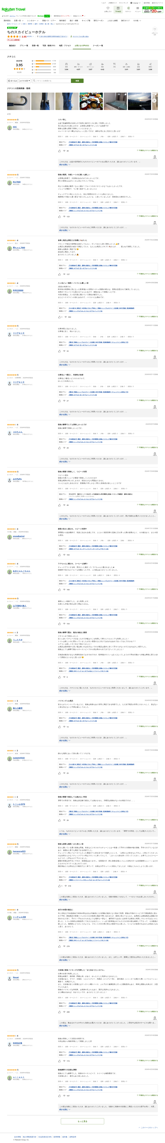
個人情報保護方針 (29, 1137)
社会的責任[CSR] (45, 1137)
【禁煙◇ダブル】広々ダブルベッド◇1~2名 (82, 145)
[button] (18, 101)
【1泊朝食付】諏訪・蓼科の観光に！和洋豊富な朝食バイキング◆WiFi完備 (92, 142)
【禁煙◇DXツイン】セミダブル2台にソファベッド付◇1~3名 (88, 671)
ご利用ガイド (112, 3)
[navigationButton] (154, 100)
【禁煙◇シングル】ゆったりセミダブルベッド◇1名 (85, 211)
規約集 (64, 1137)
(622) (82, 45)
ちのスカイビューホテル (26, 32)
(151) (49, 45)
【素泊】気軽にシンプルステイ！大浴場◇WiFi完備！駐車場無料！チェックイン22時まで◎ (98, 342)
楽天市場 (147, 3)
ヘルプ (103, 3)
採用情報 (57, 1137)
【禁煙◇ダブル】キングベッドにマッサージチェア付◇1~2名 (88, 549)
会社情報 (17, 1137)
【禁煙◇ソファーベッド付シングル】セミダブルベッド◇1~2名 (89, 880)
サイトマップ (123, 3)
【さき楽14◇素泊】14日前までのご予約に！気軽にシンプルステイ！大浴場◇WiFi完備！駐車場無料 (101, 308)
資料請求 (72, 1137)
